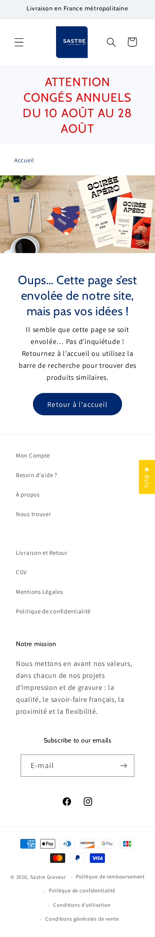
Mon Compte (33, 455)
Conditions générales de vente (81, 918)
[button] (19, 42)
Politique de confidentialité (53, 611)
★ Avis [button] (146, 476)
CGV (21, 572)
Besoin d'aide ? (36, 475)
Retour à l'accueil (77, 404)
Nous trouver (33, 514)
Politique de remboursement (110, 876)
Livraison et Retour (42, 552)
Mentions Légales (39, 591)
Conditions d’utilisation (81, 905)
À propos (28, 494)
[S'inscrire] (123, 765)
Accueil (24, 160)
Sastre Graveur (48, 877)
